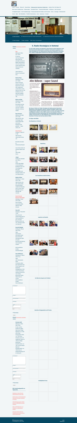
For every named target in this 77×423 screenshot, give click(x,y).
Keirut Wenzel (19, 130)
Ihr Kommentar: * (15, 285)
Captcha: (17, 304)
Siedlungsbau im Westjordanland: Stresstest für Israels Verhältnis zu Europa (19, 398)
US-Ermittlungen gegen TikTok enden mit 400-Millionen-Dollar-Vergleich (19, 403)
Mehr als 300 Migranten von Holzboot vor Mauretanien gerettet (18, 408)
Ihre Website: (14, 301)
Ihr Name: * (14, 295)
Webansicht (62, 421)
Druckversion (16, 420)
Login (63, 420)
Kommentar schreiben (21, 46)
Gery (16, 51)
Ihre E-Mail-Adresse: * (19, 298)
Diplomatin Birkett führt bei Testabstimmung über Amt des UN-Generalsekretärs (19, 413)
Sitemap (21, 420)
